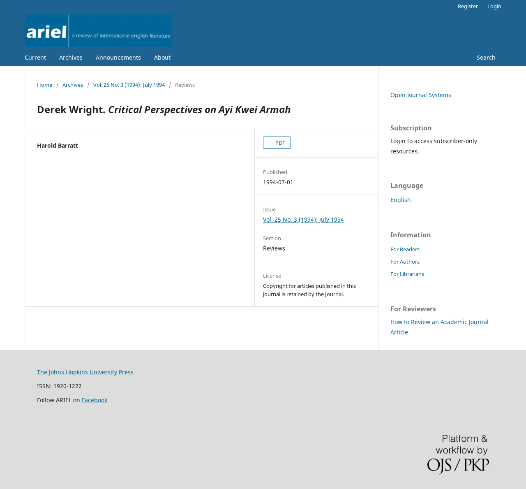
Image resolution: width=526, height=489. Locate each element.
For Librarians (407, 274)
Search (485, 57)
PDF (279, 142)
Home (44, 84)
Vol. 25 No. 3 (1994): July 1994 (129, 84)
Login (494, 6)
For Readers (405, 249)
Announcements (118, 57)
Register (468, 6)
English (400, 200)
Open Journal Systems (420, 95)
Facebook (94, 400)
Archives (71, 57)
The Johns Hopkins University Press (85, 372)
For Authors (405, 261)
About (162, 57)
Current (35, 57)
